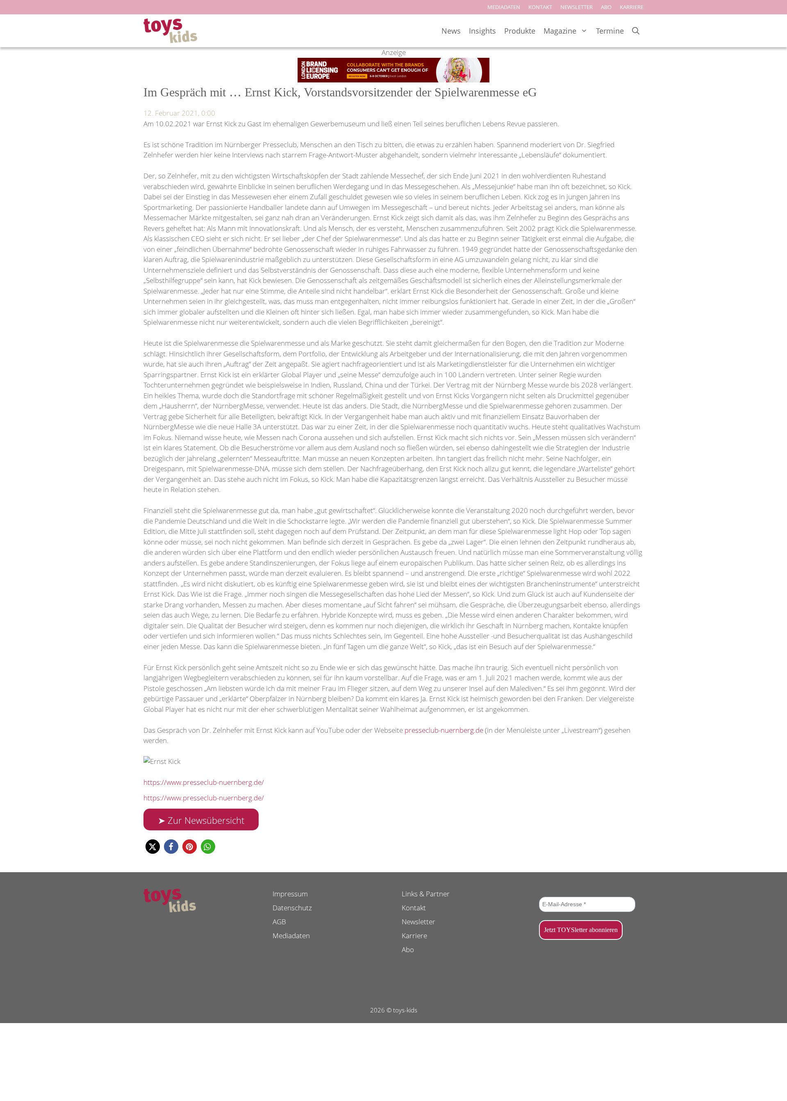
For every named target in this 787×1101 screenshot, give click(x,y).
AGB (279, 921)
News (451, 31)
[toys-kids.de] (170, 30)
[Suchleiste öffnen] (636, 31)
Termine (610, 31)
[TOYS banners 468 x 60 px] (393, 79)
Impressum (290, 893)
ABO (606, 7)
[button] (153, 846)
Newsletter (418, 921)
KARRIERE (632, 7)
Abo (408, 949)
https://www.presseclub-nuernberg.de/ (203, 782)
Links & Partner (426, 893)
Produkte (519, 31)
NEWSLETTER (576, 7)
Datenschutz (292, 907)
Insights (482, 31)
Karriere (414, 935)
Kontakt (414, 907)
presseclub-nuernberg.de (444, 730)
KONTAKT (540, 7)
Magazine (560, 31)
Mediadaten (291, 935)
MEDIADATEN (503, 7)
